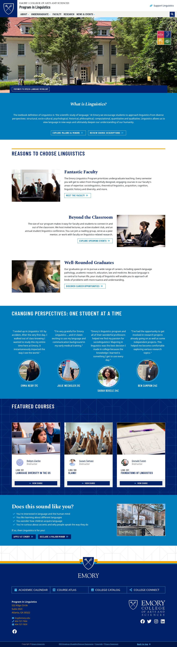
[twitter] (148, 621)
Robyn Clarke (34, 460)
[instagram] (155, 621)
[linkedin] (162, 621)
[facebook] (142, 621)
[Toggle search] (172, 14)
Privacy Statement (111, 644)
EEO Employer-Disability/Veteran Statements (76, 644)
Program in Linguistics (34, 7)
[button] (24, 14)
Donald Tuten (139, 460)
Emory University (38, 644)
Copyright (99, 644)
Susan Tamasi (86, 460)
